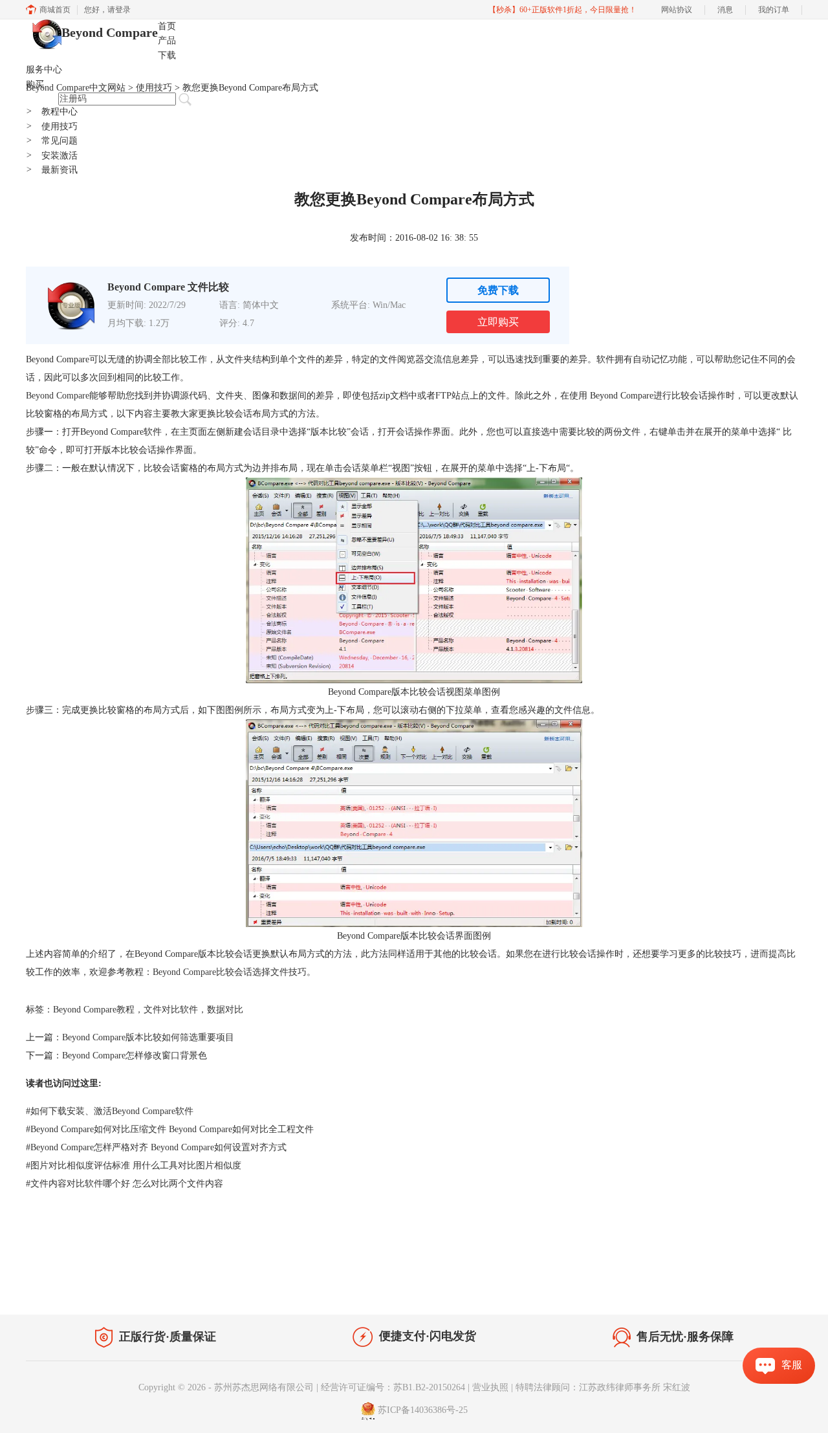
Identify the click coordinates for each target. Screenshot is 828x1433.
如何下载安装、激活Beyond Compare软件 (109, 1111)
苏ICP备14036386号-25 (423, 1410)
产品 (167, 40)
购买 (35, 84)
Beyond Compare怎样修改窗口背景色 (134, 1055)
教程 (147, 1285)
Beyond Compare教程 (94, 1009)
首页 (167, 26)
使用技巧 (52, 126)
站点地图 (185, 1285)
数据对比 (225, 1009)
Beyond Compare (109, 32)
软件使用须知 (767, 1288)
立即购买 (498, 321)
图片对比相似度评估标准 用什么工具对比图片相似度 (133, 1165)
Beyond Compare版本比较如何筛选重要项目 (148, 1037)
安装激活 (52, 155)
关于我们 (711, 1288)
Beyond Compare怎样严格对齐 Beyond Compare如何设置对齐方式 (156, 1147)
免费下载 (498, 290)
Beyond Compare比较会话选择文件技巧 (230, 972)
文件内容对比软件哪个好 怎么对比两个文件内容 (124, 1183)
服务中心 (44, 69)
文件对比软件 (171, 1009)
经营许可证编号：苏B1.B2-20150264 (393, 1387)
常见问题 (52, 141)
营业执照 (490, 1387)
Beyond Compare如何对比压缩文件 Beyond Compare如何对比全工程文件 (170, 1129)
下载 (167, 55)
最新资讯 (52, 170)
